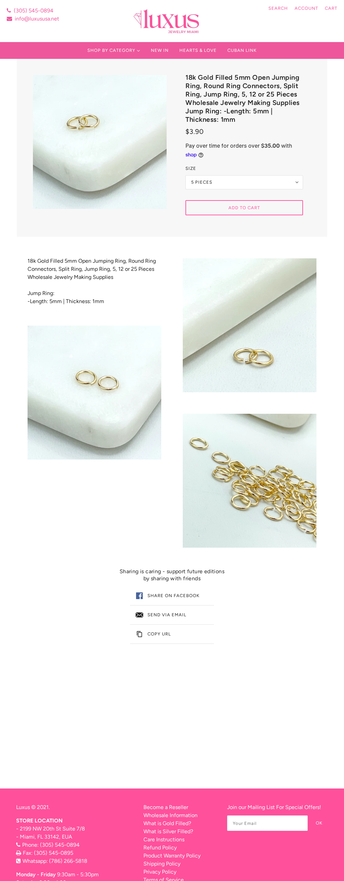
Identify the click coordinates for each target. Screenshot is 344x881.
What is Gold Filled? (167, 823)
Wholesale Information (170, 815)
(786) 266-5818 (68, 861)
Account (306, 8)
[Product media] (94, 393)
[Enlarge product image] (100, 142)
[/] (167, 21)
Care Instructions (163, 839)
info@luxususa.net (37, 18)
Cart (331, 8)
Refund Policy (160, 847)
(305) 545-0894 (33, 10)
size (190, 168)
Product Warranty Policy (172, 855)
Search (278, 8)
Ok (319, 822)
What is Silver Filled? (168, 831)
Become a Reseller (165, 807)
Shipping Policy (161, 863)
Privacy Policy (159, 872)
